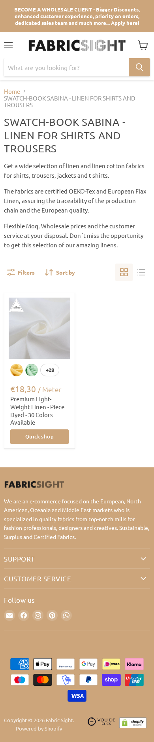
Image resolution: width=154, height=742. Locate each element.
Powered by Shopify (39, 728)
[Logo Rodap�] (101, 724)
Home (12, 91)
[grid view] (124, 272)
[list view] (141, 272)
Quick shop (39, 436)
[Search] (139, 67)
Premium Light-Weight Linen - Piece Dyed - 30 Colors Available (37, 410)
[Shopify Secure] (133, 724)
